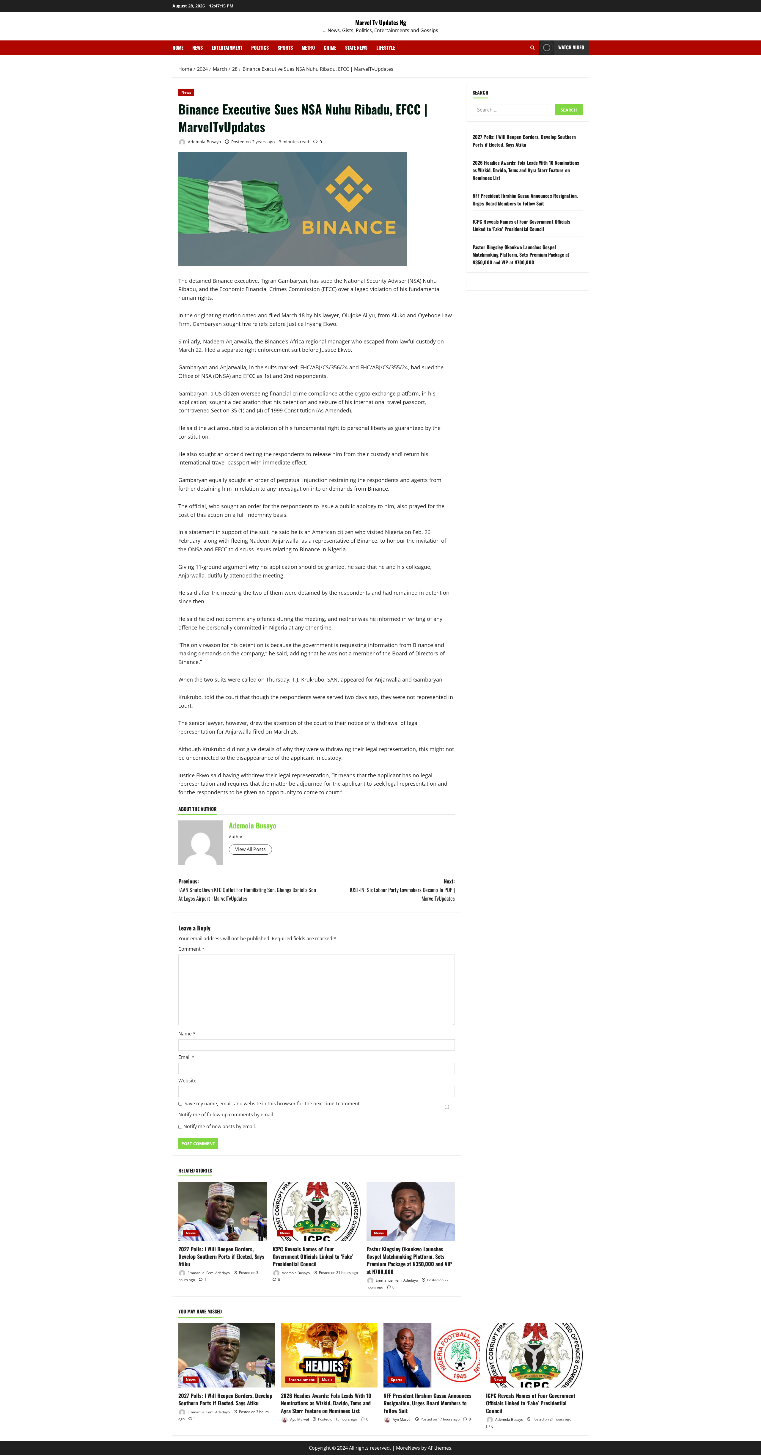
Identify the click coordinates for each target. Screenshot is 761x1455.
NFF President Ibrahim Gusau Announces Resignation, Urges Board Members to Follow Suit (525, 199)
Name (187, 1033)
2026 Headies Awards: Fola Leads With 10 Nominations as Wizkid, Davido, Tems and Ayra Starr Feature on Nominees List (526, 170)
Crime (330, 47)
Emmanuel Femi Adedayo (208, 1272)
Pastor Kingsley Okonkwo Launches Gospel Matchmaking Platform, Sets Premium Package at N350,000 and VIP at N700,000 (409, 1260)
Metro (308, 47)
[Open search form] (532, 48)
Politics (260, 47)
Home (177, 47)
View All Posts (250, 849)
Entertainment (227, 47)
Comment (191, 949)
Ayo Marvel (299, 1419)
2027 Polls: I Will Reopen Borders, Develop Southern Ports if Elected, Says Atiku (221, 1256)
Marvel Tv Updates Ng (380, 22)
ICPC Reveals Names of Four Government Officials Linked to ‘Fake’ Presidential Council (313, 1256)
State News (356, 47)
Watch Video (571, 47)
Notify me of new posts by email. (219, 1126)
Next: (402, 889)
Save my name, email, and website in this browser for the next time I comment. (273, 1103)
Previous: (247, 889)
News (197, 47)
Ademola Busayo (204, 142)
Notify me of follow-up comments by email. (226, 1114)
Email (186, 1057)
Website (187, 1080)
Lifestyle (385, 47)
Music (327, 1379)
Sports (285, 47)
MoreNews (408, 1448)
